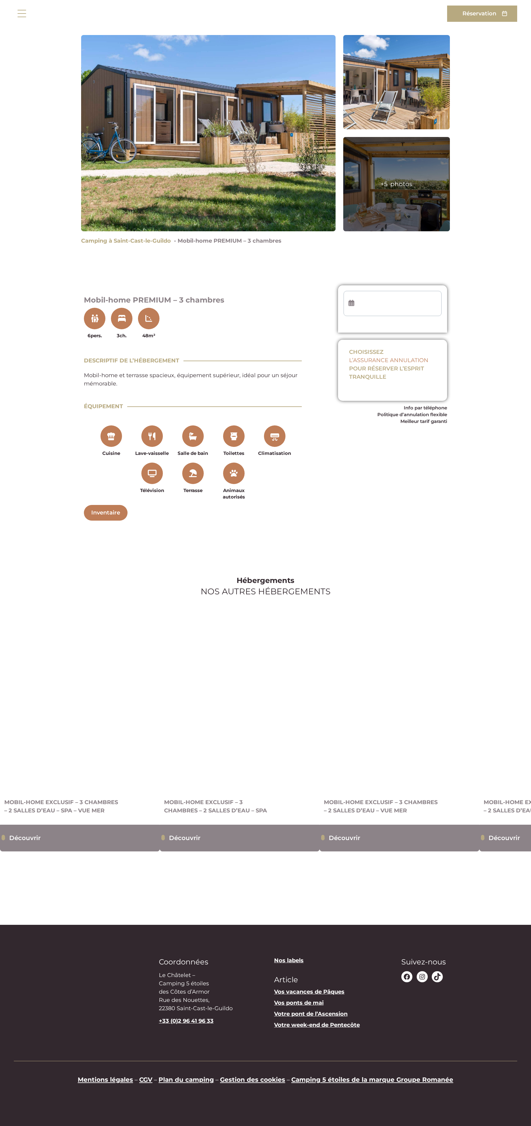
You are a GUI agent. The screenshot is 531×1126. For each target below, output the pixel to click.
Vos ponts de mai (299, 1003)
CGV (145, 1079)
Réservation (479, 13)
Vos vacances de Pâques (309, 992)
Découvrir (25, 838)
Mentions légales (105, 1079)
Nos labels (289, 960)
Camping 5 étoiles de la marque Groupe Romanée (372, 1079)
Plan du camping (186, 1079)
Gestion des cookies (252, 1079)
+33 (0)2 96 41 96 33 (186, 1021)
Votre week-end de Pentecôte (317, 1025)
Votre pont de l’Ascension (311, 1014)
